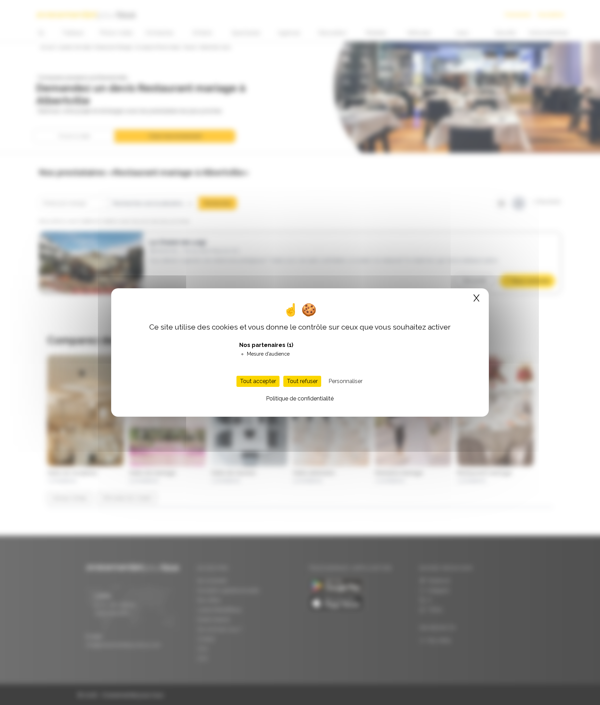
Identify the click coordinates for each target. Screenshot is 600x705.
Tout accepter (258, 381)
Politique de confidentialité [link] (300, 398)
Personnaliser (345, 381)
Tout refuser (302, 381)
